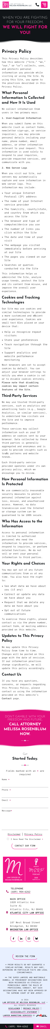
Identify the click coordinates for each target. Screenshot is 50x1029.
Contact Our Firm (25, 846)
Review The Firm (25, 956)
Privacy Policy (33, 834)
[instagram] (29, 938)
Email (6, 800)
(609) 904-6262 (20, 891)
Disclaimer (14, 834)
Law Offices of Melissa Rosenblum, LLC (24, 1002)
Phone (6, 790)
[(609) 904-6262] (37, 4)
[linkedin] (21, 938)
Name (5, 779)
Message (7, 811)
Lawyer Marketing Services (17, 1016)
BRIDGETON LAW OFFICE (24, 929)
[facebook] (13, 938)
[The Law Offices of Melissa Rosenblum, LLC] (17, 4)
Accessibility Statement (24, 1012)
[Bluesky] (36, 938)
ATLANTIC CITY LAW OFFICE (27, 912)
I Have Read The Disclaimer (27, 839)
